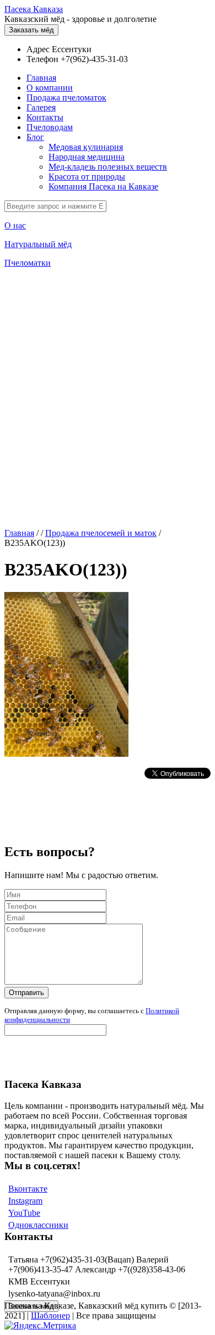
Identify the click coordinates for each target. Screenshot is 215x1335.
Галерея (41, 107)
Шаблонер (50, 1315)
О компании (49, 87)
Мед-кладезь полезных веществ (108, 166)
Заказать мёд (31, 30)
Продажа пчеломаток (66, 97)
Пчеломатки (27, 262)
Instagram (25, 1200)
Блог (35, 137)
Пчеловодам (49, 127)
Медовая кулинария (86, 147)
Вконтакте (27, 1188)
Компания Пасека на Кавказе (103, 186)
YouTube (24, 1212)
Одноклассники (38, 1225)
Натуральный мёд (38, 244)
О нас (15, 225)
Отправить (26, 992)
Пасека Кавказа (33, 9)
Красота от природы (87, 176)
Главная (41, 77)
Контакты (44, 117)
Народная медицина (87, 156)
